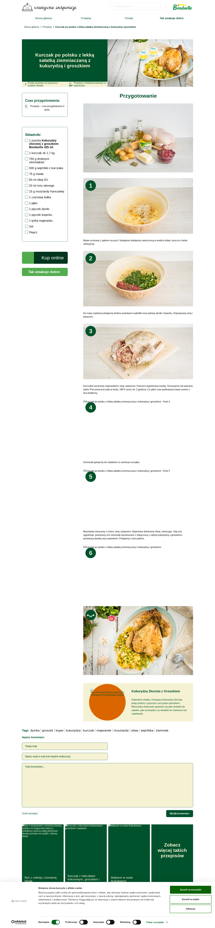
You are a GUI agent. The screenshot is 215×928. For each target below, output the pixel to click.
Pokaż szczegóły (155, 922)
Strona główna (43, 18)
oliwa (134, 730)
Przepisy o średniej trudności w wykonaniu (90, 84)
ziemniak (162, 730)
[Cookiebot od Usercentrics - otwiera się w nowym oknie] (19, 922)
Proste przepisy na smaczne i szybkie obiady (41, 84)
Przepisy (86, 18)
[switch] (83, 922)
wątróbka (147, 730)
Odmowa (190, 909)
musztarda (121, 730)
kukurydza (73, 730)
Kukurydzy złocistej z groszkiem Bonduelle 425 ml (44, 144)
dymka (35, 730)
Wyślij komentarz (179, 813)
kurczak (88, 730)
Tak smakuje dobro (44, 272)
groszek (47, 730)
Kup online (53, 257)
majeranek (104, 730)
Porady (129, 18)
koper (60, 730)
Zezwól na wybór (190, 899)
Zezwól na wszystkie (190, 889)
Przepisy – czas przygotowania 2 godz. (47, 108)
